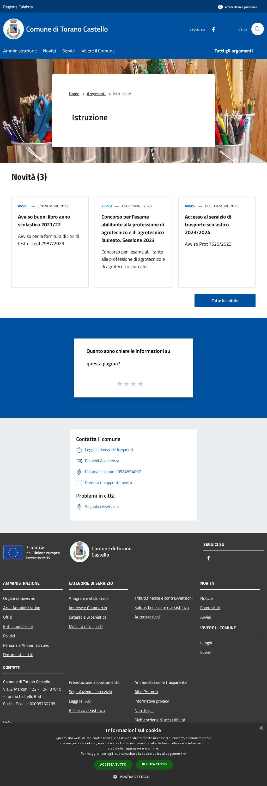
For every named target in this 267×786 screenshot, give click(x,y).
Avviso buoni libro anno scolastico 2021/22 (44, 220)
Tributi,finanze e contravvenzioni (164, 598)
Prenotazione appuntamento (94, 682)
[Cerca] (257, 29)
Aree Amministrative (21, 607)
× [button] (261, 728)
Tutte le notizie (225, 300)
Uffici (7, 617)
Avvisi (23, 206)
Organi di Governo (19, 598)
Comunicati (210, 607)
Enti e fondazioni (18, 626)
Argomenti (96, 93)
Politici (9, 636)
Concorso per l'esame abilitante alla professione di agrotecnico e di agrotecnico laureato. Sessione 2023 (132, 228)
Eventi (206, 652)
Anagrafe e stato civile (88, 598)
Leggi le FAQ (80, 701)
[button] (133, 776)
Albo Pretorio (146, 691)
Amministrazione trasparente (161, 682)
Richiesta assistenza (87, 710)
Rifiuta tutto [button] (154, 764)
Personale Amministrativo (26, 645)
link (183, 753)
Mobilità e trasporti (86, 626)
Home (74, 93)
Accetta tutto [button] (113, 764)
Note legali (144, 710)
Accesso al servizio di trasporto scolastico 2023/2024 (208, 224)
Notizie (206, 598)
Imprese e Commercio (88, 607)
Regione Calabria (18, 7)
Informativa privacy (152, 701)
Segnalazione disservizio (90, 691)
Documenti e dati (18, 654)
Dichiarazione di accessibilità (160, 720)
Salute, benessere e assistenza (162, 607)
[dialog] (133, 754)
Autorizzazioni (147, 617)
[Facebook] (211, 28)
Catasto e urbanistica (87, 617)
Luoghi (206, 643)
